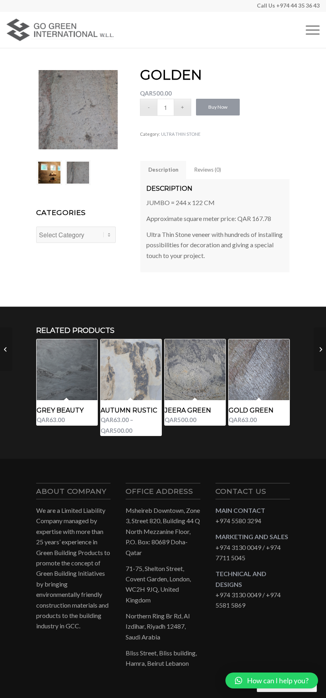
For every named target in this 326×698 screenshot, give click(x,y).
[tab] (163, 169)
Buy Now (217, 107)
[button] (271, 680)
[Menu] (309, 30)
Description (163, 169)
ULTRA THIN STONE (180, 134)
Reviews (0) (207, 169)
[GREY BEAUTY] (320, 349)
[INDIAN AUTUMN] (6, 349)
